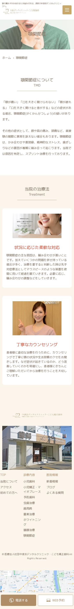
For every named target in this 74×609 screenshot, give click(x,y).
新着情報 (52, 481)
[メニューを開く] (67, 9)
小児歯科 (29, 481)
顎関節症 (29, 535)
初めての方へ (8, 493)
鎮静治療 (29, 530)
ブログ (50, 487)
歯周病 (27, 508)
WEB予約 (58, 600)
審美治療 (29, 514)
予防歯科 (29, 497)
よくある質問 (55, 493)
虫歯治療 (29, 503)
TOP (3, 475)
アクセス (6, 487)
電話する (21, 600)
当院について (8, 481)
